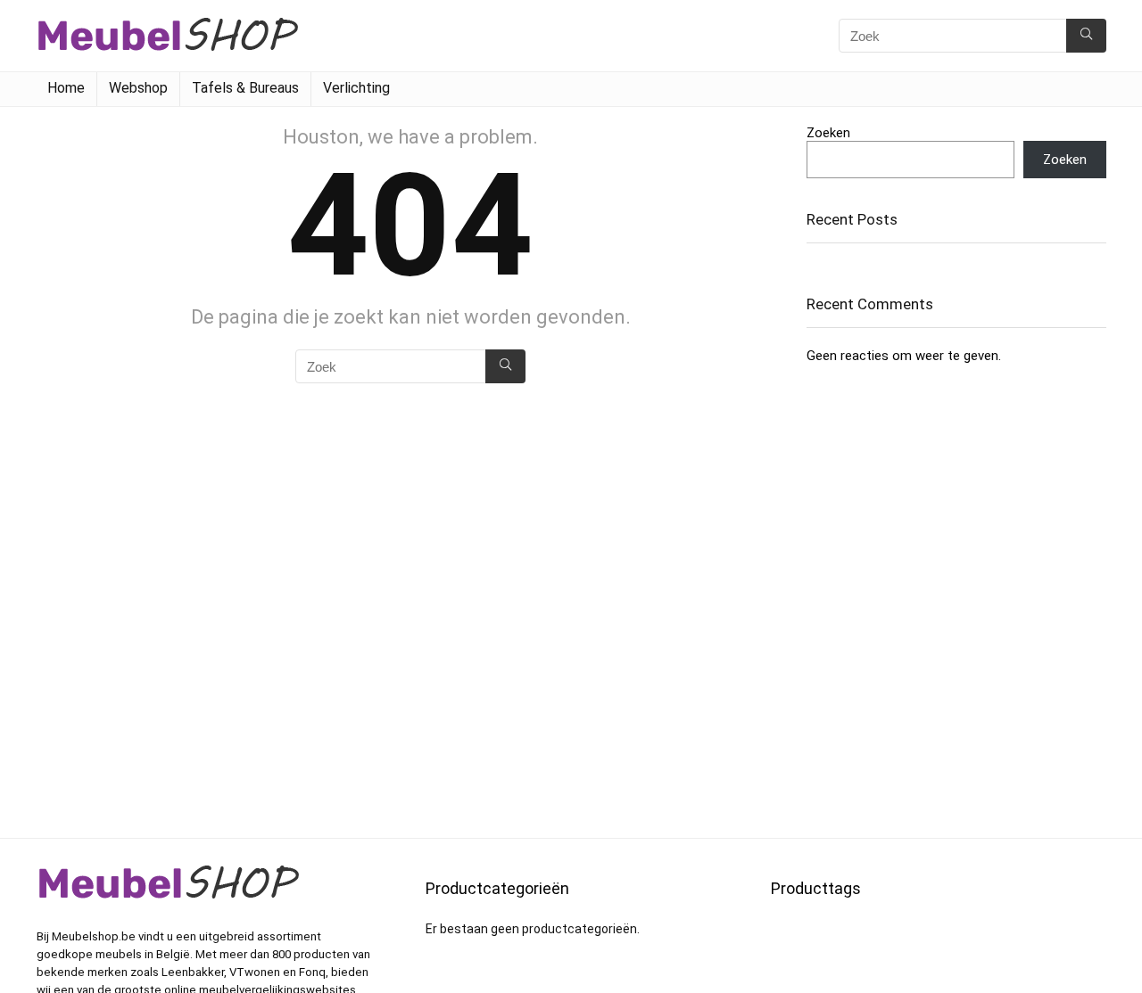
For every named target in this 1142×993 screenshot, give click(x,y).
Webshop (138, 87)
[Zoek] (1086, 36)
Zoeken (828, 133)
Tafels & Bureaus (245, 87)
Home (66, 87)
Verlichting (356, 87)
